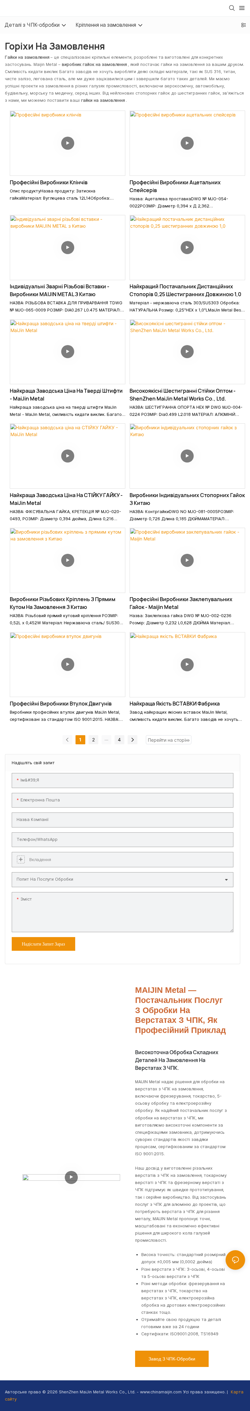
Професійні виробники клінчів (49, 182)
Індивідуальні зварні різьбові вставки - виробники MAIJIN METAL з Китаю (59, 290)
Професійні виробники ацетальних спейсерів (175, 186)
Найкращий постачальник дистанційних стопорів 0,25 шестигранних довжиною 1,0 (185, 290)
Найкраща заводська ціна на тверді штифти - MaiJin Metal (66, 394)
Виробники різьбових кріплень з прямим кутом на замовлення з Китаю (62, 603)
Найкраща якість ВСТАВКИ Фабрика (175, 703)
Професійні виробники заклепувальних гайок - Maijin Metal (181, 603)
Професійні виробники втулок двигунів (61, 703)
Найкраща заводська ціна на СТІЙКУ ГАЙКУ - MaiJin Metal (66, 499)
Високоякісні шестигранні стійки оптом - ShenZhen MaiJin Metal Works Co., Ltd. (183, 394)
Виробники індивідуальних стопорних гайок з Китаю (187, 499)
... (106, 738)
